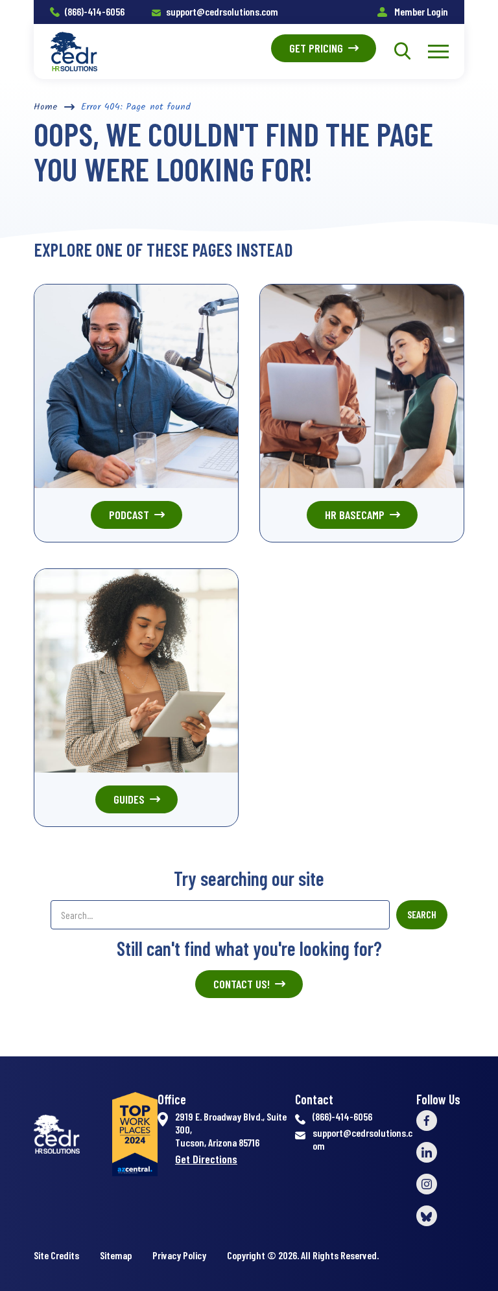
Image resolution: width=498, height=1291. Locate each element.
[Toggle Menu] (438, 51)
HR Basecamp (355, 514)
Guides (129, 799)
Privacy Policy (179, 1255)
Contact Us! (241, 984)
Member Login (420, 11)
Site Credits (56, 1255)
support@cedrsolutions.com (222, 11)
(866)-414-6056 (94, 11)
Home (46, 107)
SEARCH (421, 914)
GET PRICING (316, 48)
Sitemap (116, 1255)
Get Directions (206, 1159)
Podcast (129, 514)
